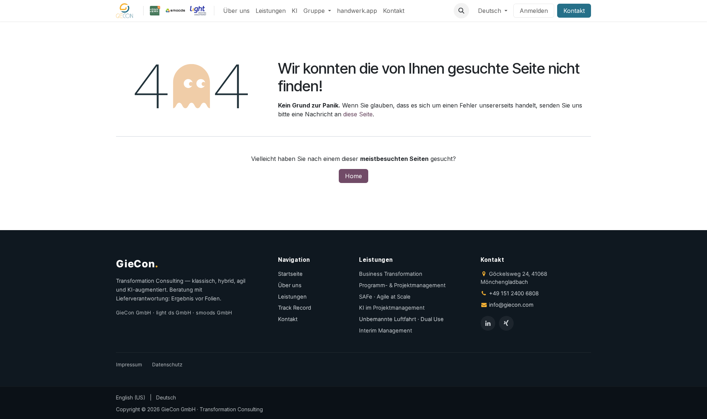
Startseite (290, 274)
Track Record (294, 307)
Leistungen (292, 296)
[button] (461, 10)
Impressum (129, 364)
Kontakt (574, 10)
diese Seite (358, 114)
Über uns (290, 285)
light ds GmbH (173, 313)
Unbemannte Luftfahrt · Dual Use (401, 319)
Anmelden (534, 10)
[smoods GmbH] (175, 10)
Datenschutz (167, 364)
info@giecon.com (511, 305)
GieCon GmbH (133, 313)
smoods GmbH (214, 313)
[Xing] (506, 323)
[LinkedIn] (488, 323)
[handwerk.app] (155, 10)
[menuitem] (236, 10)
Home (353, 176)
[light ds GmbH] (198, 10)
